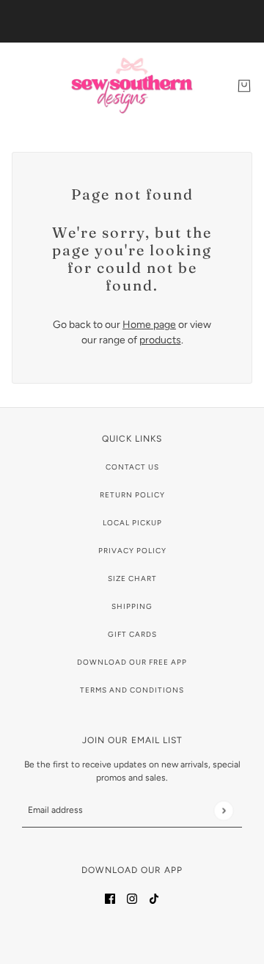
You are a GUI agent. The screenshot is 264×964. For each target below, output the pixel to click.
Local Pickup (132, 522)
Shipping (132, 606)
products (160, 340)
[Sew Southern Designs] (132, 85)
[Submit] (223, 810)
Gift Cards (132, 634)
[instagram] (132, 897)
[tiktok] (154, 897)
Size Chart (132, 578)
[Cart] (244, 86)
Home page (149, 324)
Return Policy (132, 495)
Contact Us (132, 467)
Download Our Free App (132, 662)
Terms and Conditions (132, 690)
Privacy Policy (132, 550)
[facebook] (110, 897)
